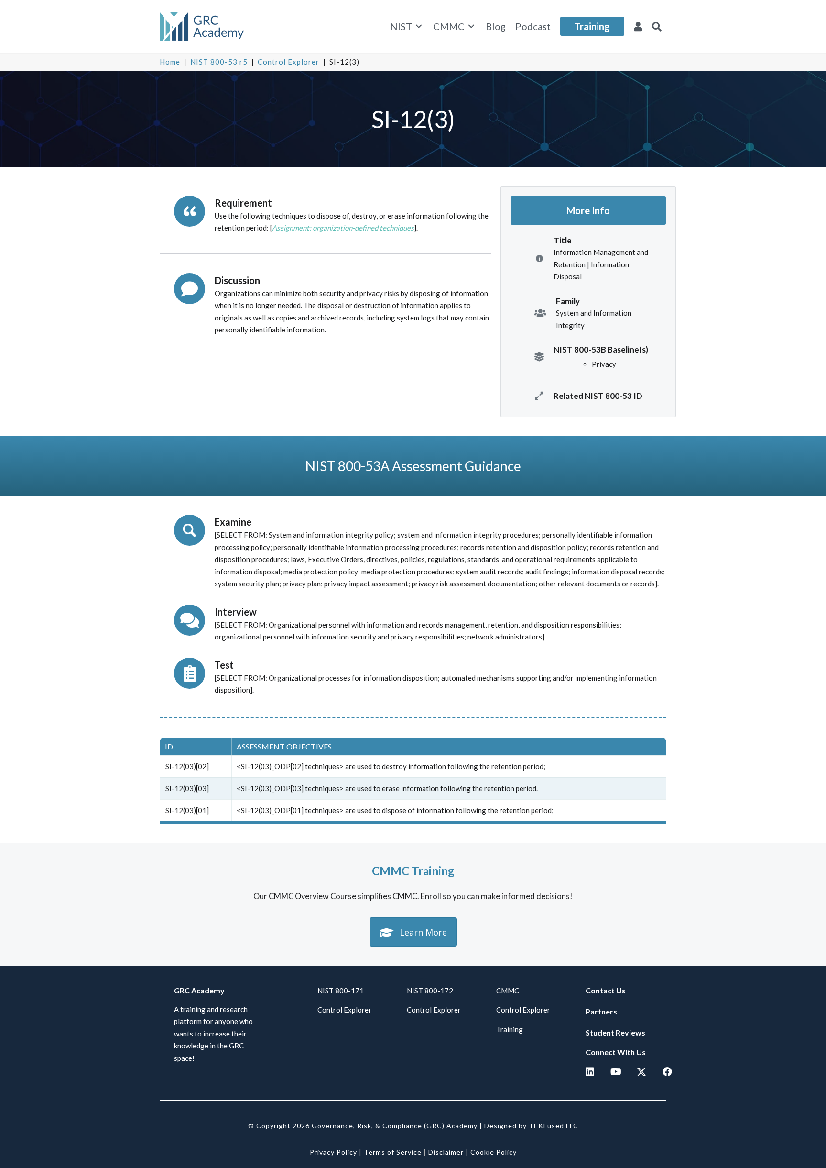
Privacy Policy (333, 1152)
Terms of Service (393, 1152)
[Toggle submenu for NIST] (418, 26)
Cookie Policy (493, 1152)
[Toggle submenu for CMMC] (471, 26)
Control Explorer (288, 61)
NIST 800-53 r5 (219, 61)
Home (170, 61)
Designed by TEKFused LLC (531, 1126)
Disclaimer (446, 1152)
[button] (656, 26)
